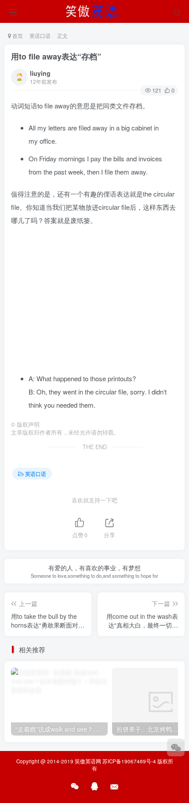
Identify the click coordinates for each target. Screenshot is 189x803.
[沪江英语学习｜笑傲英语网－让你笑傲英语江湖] (94, 10)
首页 (17, 35)
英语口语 (40, 35)
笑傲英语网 (88, 761)
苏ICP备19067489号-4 (129, 761)
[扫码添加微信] (176, 747)
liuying (40, 73)
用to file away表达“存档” (56, 56)
